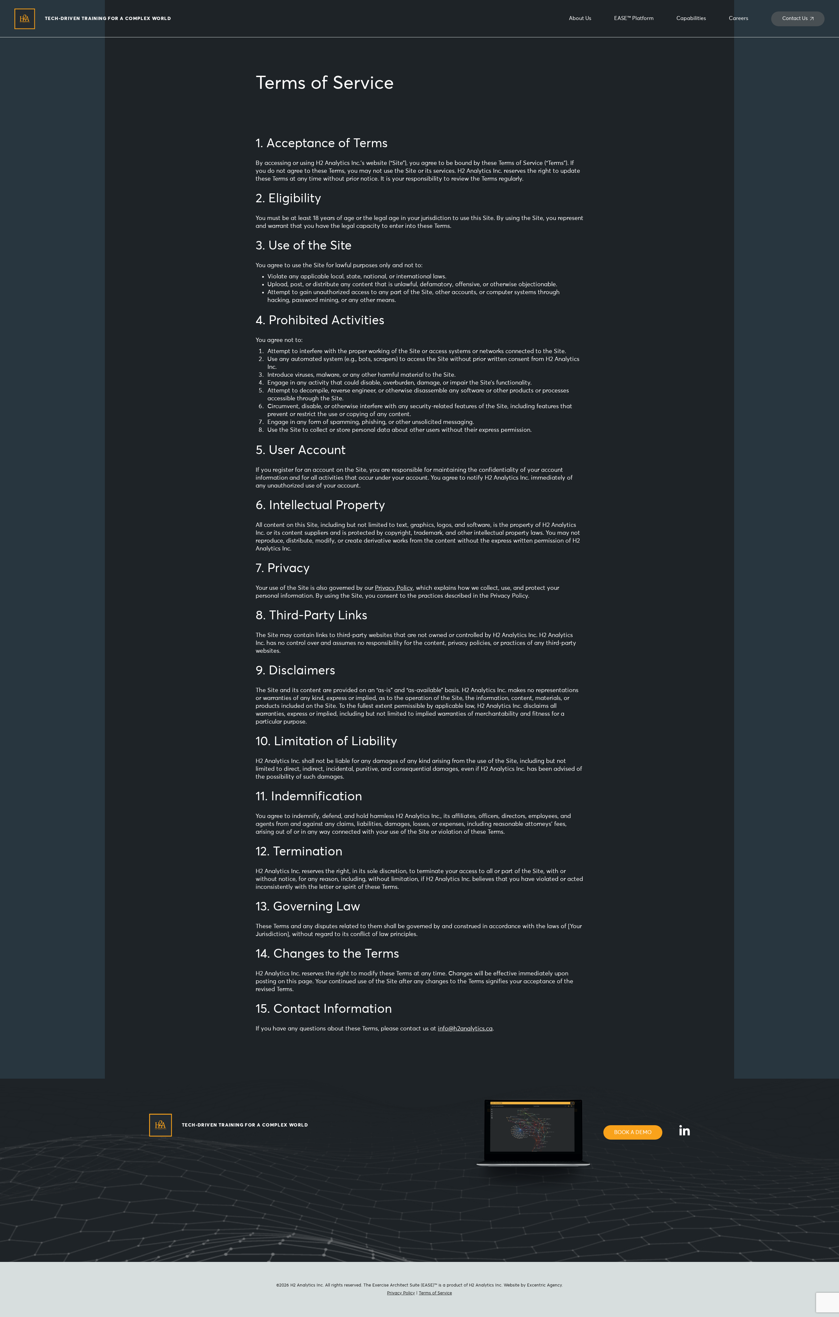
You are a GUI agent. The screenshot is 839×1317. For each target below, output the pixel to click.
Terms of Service (435, 1293)
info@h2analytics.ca (465, 1029)
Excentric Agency (544, 1285)
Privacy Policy (394, 588)
